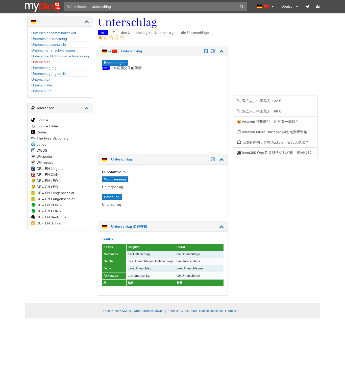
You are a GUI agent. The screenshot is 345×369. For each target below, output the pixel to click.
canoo (41, 144)
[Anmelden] (307, 6)
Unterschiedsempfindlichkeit (53, 33)
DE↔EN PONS (49, 205)
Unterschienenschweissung (53, 50)
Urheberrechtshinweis (149, 311)
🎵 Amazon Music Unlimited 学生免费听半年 (272, 132)
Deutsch (288, 6)
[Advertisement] (144, 108)
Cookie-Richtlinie (211, 311)
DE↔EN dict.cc (49, 223)
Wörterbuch (76, 7)
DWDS (42, 150)
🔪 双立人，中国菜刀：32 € (259, 101)
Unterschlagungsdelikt (49, 74)
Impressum (232, 311)
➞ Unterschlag (124, 51)
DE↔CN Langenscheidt (56, 199)
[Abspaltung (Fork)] (213, 52)
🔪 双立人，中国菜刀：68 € (259, 111)
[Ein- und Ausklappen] (86, 21)
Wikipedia (44, 156)
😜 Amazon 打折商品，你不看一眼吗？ (268, 122)
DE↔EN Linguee (50, 169)
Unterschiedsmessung (49, 39)
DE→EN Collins (49, 175)
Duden (42, 132)
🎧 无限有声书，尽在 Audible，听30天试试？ (273, 142)
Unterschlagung (44, 68)
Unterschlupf (41, 91)
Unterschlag (41, 62)
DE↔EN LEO (47, 181)
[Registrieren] (318, 6)
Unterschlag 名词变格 (127, 226)
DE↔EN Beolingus (51, 217)
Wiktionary (45, 162)
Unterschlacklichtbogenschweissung (60, 56)
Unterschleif (40, 79)
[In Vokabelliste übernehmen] (205, 52)
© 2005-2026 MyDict (117, 311)
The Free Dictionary (52, 138)
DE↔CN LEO (47, 187)
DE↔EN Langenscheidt (55, 193)
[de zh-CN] (265, 6)
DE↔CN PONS (49, 211)
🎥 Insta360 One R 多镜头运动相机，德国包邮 (274, 153)
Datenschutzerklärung (181, 311)
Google (42, 120)
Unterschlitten (42, 85)
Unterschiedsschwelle (48, 44)
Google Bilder (47, 126)
